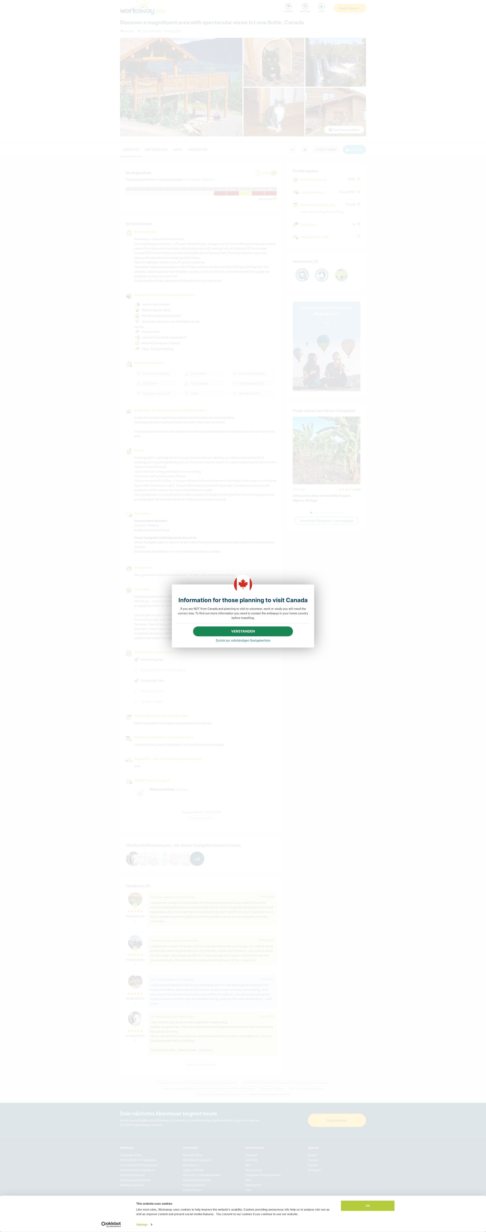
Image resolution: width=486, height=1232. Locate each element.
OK (368, 1205)
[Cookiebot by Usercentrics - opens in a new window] (111, 1224)
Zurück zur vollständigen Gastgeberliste (243, 640)
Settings (142, 1224)
